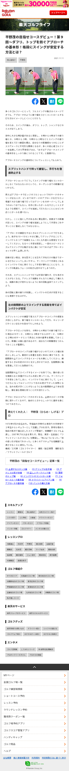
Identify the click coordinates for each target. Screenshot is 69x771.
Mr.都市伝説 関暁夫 (46, 649)
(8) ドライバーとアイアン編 (41, 480)
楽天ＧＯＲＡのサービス (38, 613)
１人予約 (22, 518)
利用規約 (36, 758)
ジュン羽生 (31, 555)
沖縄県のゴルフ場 (52, 592)
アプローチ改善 (43, 523)
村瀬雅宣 (10, 561)
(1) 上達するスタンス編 (16, 469)
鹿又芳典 (28, 549)
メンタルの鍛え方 (42, 529)
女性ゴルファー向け (46, 512)
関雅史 (9, 549)
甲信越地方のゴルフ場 (15, 587)
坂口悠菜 (39, 544)
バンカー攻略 (12, 529)
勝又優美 (19, 555)
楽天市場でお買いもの (15, 629)
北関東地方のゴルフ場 (15, 581)
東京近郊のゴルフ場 (35, 581)
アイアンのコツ (13, 523)
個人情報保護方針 (21, 758)
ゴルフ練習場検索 (13, 689)
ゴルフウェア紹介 (13, 634)
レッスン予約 (11, 703)
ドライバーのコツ (46, 518)
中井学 (20, 544)
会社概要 (7, 758)
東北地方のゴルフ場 (46, 576)
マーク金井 (40, 549)
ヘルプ (7, 751)
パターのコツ (28, 523)
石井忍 (18, 549)
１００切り (11, 518)
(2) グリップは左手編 (42, 469)
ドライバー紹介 (34, 629)
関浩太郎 (51, 549)
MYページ (9, 675)
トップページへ (58, 13)
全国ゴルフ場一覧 (13, 682)
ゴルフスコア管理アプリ (16, 730)
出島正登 (50, 544)
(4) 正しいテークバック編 (38, 473)
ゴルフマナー (26, 529)
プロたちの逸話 (35, 655)
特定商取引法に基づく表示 (54, 758)
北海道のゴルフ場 (27, 576)
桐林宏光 (42, 555)
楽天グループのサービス (16, 613)
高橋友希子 (22, 561)
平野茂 (22, 60)
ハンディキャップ (13, 737)
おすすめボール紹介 (32, 634)
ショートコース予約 (14, 696)
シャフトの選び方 (50, 629)
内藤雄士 (10, 544)
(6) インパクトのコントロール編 (35, 476)
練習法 (20, 512)
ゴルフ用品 (9, 744)
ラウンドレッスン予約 (15, 709)
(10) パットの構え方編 (39, 483)
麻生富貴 (53, 555)
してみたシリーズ (27, 649)
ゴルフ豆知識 (12, 649)
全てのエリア (12, 576)
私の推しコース (13, 598)
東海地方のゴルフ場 (35, 587)
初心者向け (11, 60)
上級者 (32, 518)
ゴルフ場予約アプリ (14, 723)
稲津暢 (9, 555)
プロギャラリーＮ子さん (16, 655)
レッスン (10, 512)
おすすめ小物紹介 (50, 634)
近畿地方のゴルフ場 (14, 592)
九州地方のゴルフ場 (33, 592)
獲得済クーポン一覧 (14, 716)
